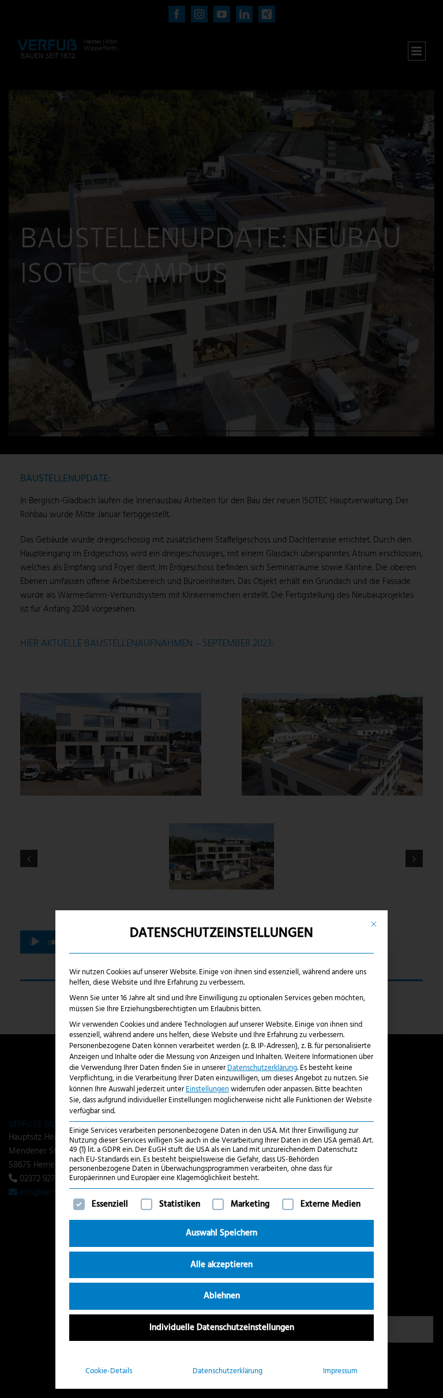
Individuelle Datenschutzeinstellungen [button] (221, 1328)
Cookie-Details (108, 1371)
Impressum (340, 1371)
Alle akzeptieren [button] (221, 1265)
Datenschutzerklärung (262, 1068)
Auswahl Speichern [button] (221, 1233)
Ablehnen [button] (222, 1296)
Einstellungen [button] (207, 1089)
